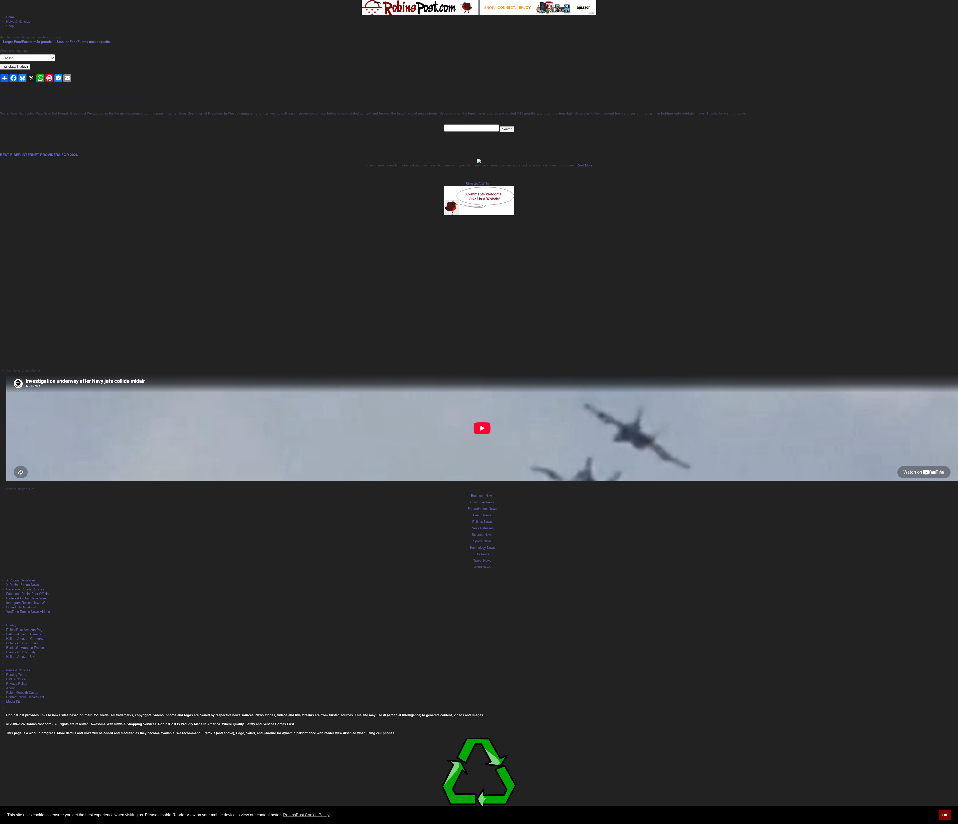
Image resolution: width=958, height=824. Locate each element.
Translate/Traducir (15, 66)
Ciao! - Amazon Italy (21, 652)
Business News (482, 496)
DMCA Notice (16, 679)
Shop (10, 26)
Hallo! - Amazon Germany (24, 639)
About (10, 688)
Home (10, 17)
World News (482, 567)
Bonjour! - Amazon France (25, 648)
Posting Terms (16, 675)
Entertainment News (482, 509)
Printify (11, 625)
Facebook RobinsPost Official (27, 594)
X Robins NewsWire (20, 580)
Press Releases (482, 528)
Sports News (482, 541)
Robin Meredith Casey (22, 692)
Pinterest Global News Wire (26, 598)
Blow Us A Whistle (479, 184)
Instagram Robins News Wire (27, 603)
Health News (482, 515)
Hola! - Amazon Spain (22, 643)
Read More (584, 165)
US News (482, 554)
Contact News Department (25, 697)
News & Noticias (18, 21)
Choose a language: (14, 51)
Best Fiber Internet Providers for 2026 (39, 155)
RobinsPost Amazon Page (25, 630)
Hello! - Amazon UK (20, 657)
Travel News (482, 560)
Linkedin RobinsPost (21, 607)
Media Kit (13, 701)
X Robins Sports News (22, 585)
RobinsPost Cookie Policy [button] (306, 815)
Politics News (482, 522)
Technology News (482, 547)
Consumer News (482, 502)
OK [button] (945, 815)
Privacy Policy (16, 684)
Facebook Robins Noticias (25, 589)
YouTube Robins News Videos (28, 612)
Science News (482, 535)
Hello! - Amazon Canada (23, 634)
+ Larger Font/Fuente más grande (26, 42)
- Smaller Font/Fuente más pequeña (82, 42)
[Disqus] (479, 291)
